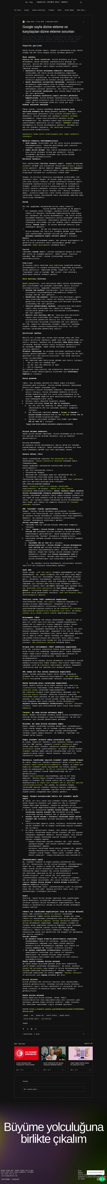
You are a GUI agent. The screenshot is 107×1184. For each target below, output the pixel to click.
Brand (59, 10)
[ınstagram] (5, 1179)
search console (51, 1015)
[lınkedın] (15, 1179)
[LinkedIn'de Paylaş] (31, 1029)
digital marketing (38, 10)
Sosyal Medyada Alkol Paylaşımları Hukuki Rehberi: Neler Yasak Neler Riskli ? (26, 1064)
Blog (79, 1170)
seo (32, 1015)
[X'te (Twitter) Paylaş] (27, 1029)
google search (64, 1015)
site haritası (46, 1018)
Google (26, 10)
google (26, 1015)
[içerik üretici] (53, 1053)
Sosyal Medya (69, 10)
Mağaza (80, 1172)
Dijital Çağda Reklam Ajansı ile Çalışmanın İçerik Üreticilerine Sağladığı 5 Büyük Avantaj (80, 1064)
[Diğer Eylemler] (83, 22)
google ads (40, 1015)
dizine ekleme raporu (31, 1018)
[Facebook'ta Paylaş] (23, 1029)
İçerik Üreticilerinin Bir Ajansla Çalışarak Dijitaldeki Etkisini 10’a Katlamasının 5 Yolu (53, 1064)
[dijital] (81, 1053)
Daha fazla (81, 10)
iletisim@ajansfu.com (9, 1175)
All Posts (17, 10)
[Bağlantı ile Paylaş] (35, 1029)
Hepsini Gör (89, 1043)
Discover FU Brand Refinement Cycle (92, 1176)
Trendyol (51, 10)
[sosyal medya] (26, 1053)
